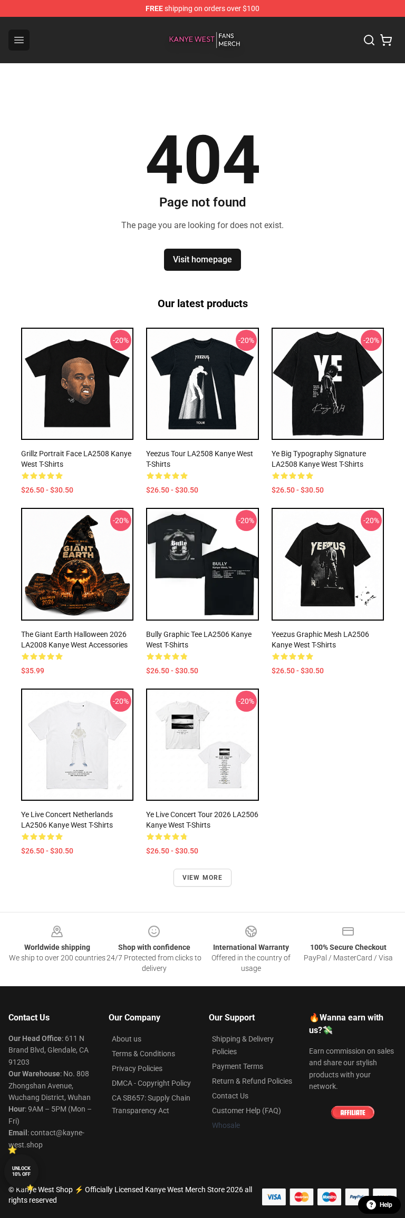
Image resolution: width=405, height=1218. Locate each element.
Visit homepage (202, 259)
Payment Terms (237, 1066)
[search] (369, 40)
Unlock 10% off (21, 1171)
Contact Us (230, 1096)
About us (126, 1039)
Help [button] (386, 1205)
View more (202, 877)
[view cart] (386, 40)
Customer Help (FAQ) (246, 1110)
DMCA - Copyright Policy (151, 1083)
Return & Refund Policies (252, 1081)
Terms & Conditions (143, 1053)
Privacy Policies (137, 1068)
